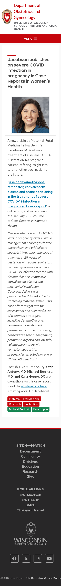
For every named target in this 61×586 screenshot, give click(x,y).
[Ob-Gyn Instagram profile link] (38, 558)
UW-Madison (30, 495)
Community (30, 456)
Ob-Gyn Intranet (31, 510)
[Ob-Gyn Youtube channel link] (49, 558)
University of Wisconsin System (46, 578)
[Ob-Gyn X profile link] (26, 558)
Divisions (30, 461)
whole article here (34, 386)
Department (30, 451)
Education (30, 466)
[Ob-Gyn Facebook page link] (14, 558)
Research (30, 471)
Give (30, 476)
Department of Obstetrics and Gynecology (27, 12)
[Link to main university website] (30, 533)
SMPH (30, 505)
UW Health (30, 500)
